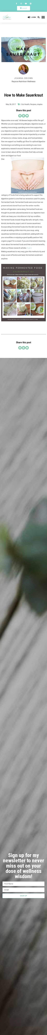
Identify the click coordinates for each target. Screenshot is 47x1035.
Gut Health (26, 104)
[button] (38, 17)
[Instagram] (21, 3)
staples (40, 104)
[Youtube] (26, 3)
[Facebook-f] (16, 3)
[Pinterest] (30, 3)
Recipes (33, 104)
